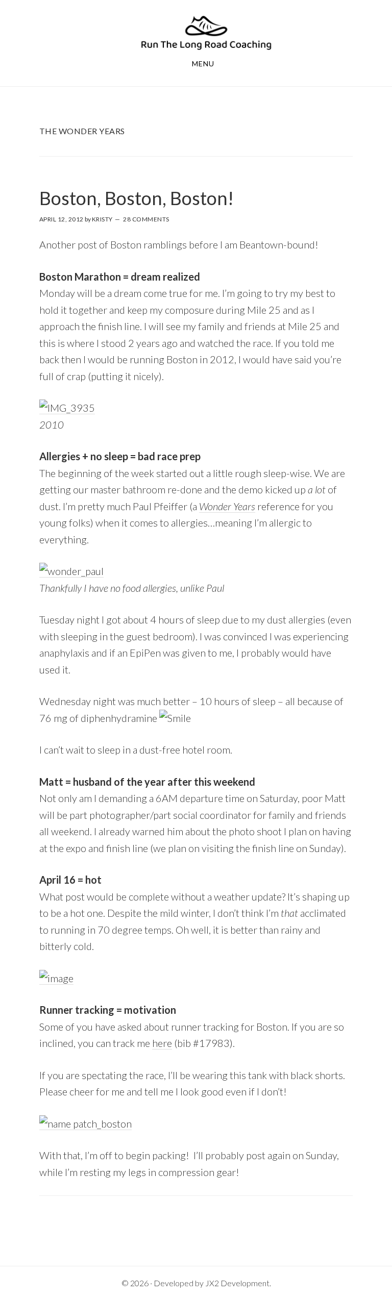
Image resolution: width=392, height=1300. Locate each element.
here (162, 1043)
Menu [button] (203, 63)
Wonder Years (227, 506)
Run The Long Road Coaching (206, 32)
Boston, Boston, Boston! (136, 198)
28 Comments (146, 219)
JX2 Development (237, 1283)
